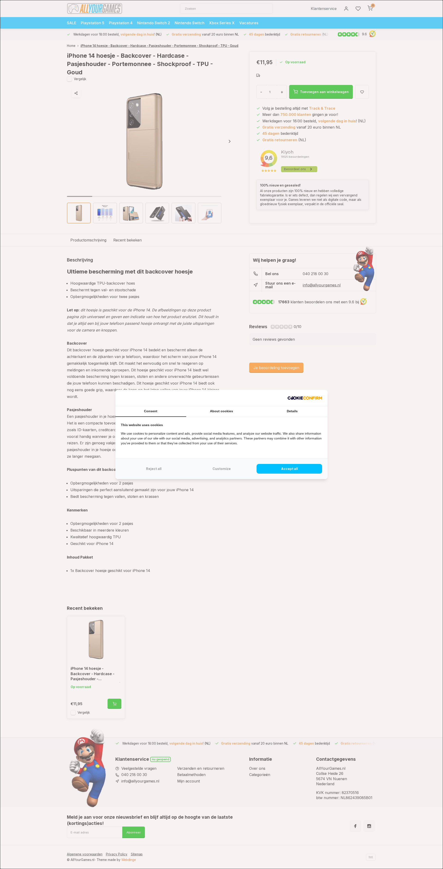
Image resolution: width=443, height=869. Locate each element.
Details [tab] (292, 411)
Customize (222, 469)
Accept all (289, 469)
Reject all (154, 469)
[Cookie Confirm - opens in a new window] (304, 397)
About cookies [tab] (221, 411)
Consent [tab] (150, 411)
